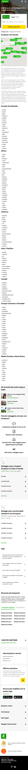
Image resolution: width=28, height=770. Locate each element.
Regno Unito (5, 142)
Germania (4, 122)
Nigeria (4, 189)
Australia (4, 252)
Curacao (4, 284)
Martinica (4, 292)
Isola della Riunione (6, 168)
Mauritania (4, 178)
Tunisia (4, 205)
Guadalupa (4, 288)
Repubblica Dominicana (7, 294)
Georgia (4, 323)
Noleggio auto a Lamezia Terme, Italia (20, 621)
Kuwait (3, 374)
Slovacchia (4, 347)
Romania (4, 343)
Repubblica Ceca (6, 341)
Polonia (4, 339)
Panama (4, 237)
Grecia (3, 325)
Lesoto (3, 172)
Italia (3, 130)
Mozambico (5, 184)
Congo (3, 160)
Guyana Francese (6, 233)
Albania (4, 307)
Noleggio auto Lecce (6, 621)
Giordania (4, 368)
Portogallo (4, 140)
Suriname (4, 243)
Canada (4, 221)
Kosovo (4, 327)
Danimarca (4, 115)
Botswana (4, 158)
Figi (3, 256)
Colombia (4, 225)
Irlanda (4, 124)
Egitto (3, 366)
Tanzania (4, 201)
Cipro (3, 317)
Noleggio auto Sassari (6, 618)
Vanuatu (4, 276)
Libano (3, 376)
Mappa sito (4, 759)
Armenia (4, 309)
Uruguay (4, 245)
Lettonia (4, 329)
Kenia (3, 170)
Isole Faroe (4, 128)
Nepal (3, 264)
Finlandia (4, 117)
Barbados (4, 282)
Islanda (4, 126)
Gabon (3, 164)
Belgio (3, 113)
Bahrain (4, 362)
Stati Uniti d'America (7, 241)
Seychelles (4, 195)
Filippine (4, 258)
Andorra (4, 109)
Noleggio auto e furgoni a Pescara (20, 618)
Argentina (4, 215)
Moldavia (4, 335)
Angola (4, 154)
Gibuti (3, 166)
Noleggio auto (4, 31)
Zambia (4, 207)
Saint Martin (5, 296)
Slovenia (4, 349)
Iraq (3, 370)
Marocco (4, 176)
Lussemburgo (5, 132)
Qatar (3, 380)
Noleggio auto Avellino (6, 624)
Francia (4, 119)
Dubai (3, 364)
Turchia (4, 351)
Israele (3, 372)
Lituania (4, 331)
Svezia (3, 146)
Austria (4, 111)
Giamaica (4, 286)
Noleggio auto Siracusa (19, 615)
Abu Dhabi (4, 360)
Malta (3, 134)
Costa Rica (4, 227)
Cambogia (4, 254)
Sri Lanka (4, 272)
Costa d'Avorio (5, 162)
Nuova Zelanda (5, 268)
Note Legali (10, 759)
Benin (3, 156)
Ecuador (4, 229)
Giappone (4, 260)
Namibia (4, 187)
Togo (3, 203)
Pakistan (4, 270)
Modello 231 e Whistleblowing (8, 760)
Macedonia (4, 333)
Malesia (4, 262)
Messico (4, 235)
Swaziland (4, 199)
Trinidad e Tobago (6, 301)
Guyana (4, 231)
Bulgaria (4, 315)
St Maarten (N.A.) (6, 298)
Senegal (4, 193)
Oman (3, 378)
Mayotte (4, 182)
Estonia (4, 321)
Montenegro (5, 337)
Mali (3, 174)
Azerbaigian (5, 311)
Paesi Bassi (5, 138)
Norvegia (4, 136)
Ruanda (4, 191)
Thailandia (4, 274)
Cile (3, 223)
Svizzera (4, 148)
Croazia (4, 319)
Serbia (3, 345)
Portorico (4, 239)
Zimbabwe (4, 209)
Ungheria (4, 353)
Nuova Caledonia (6, 266)
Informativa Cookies (6, 762)
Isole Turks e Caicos (7, 290)
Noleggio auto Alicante (6, 612)
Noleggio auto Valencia (19, 612)
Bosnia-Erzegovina (6, 313)
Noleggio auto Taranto (6, 615)
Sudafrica (4, 197)
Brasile (3, 219)
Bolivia (3, 217)
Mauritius (4, 180)
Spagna (4, 144)
